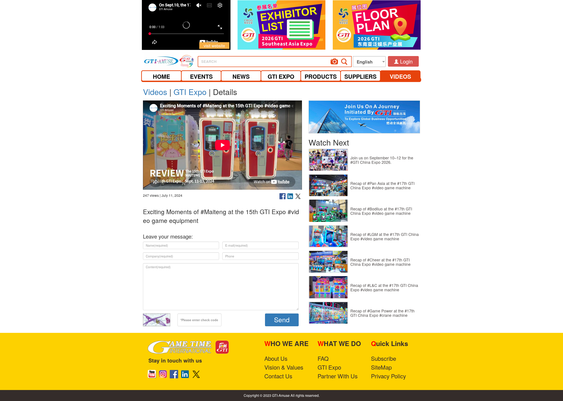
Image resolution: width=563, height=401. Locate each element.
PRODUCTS (321, 76)
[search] (291, 60)
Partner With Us (338, 376)
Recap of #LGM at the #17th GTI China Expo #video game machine (384, 236)
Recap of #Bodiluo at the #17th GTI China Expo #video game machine (381, 211)
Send (282, 319)
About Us (275, 358)
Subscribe (383, 358)
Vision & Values (283, 367)
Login (405, 61)
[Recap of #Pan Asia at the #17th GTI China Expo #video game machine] (328, 185)
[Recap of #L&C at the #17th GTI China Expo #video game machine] (328, 287)
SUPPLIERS (360, 76)
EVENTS (201, 76)
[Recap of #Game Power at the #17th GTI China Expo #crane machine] (328, 313)
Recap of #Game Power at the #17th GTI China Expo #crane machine (382, 313)
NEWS (241, 76)
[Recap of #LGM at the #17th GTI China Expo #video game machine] (328, 236)
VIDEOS (400, 76)
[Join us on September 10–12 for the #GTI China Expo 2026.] (328, 160)
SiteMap (381, 367)
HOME (161, 76)
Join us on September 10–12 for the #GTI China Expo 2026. (381, 160)
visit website (214, 45)
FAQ (323, 358)
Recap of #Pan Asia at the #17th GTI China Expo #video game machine (382, 185)
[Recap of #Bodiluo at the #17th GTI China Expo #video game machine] (328, 211)
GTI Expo (190, 91)
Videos (155, 91)
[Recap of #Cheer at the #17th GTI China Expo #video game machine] (328, 262)
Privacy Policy (388, 376)
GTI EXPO (281, 76)
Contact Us (278, 376)
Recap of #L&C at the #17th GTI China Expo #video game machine (384, 287)
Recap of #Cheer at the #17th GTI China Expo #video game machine (380, 262)
